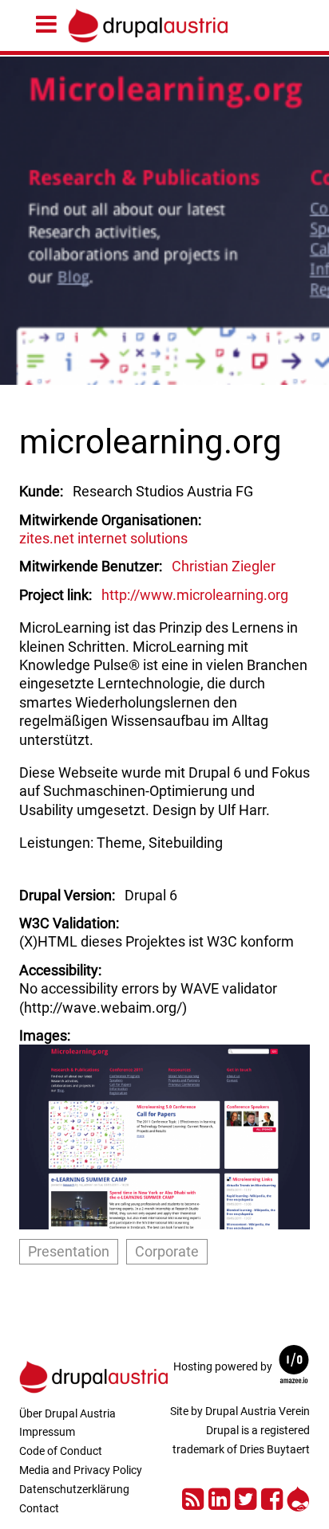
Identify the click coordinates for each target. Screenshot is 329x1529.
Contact (39, 1508)
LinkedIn (219, 1496)
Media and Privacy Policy (80, 1470)
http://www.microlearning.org (194, 594)
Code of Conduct (60, 1451)
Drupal (298, 1496)
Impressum (47, 1431)
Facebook (271, 1496)
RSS (192, 1496)
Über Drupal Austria (67, 1413)
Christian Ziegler (223, 566)
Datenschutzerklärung (74, 1489)
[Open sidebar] (50, 25)
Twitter (245, 1496)
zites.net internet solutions (103, 538)
